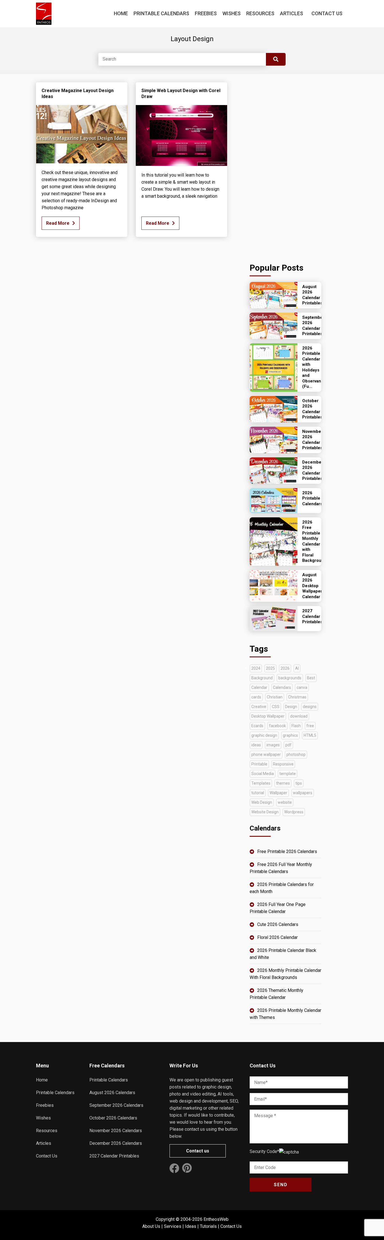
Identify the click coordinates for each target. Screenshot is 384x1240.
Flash (296, 725)
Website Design (265, 812)
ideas (256, 745)
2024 (255, 668)
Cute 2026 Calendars (277, 924)
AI (297, 668)
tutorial (257, 793)
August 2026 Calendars (112, 1092)
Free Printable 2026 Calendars (287, 851)
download (299, 716)
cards (256, 697)
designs (310, 706)
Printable (259, 764)
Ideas (190, 1226)
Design (291, 706)
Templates (260, 783)
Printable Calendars (161, 13)
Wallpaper (278, 793)
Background (262, 678)
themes (283, 783)
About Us (151, 1226)
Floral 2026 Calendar (277, 937)
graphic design (264, 735)
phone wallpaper (266, 754)
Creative (258, 706)
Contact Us (326, 13)
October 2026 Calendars (113, 1118)
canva (302, 687)
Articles (291, 13)
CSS (275, 706)
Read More (57, 223)
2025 (270, 668)
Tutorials (208, 1226)
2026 (285, 668)
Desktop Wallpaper (267, 716)
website (285, 802)
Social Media (262, 773)
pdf (288, 745)
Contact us (197, 1151)
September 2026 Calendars (116, 1105)
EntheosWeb (216, 1219)
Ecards (257, 725)
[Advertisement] (285, 166)
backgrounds (289, 678)
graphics (290, 735)
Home (121, 13)
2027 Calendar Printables (114, 1156)
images (273, 745)
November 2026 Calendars (115, 1130)
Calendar (259, 687)
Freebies (206, 13)
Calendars (282, 687)
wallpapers (302, 793)
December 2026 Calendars (115, 1143)
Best (311, 678)
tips (298, 783)
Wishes (231, 13)
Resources (260, 13)
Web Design (261, 802)
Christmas (297, 697)
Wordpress (293, 812)
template (287, 773)
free (310, 725)
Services (172, 1226)
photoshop (296, 754)
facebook (277, 725)
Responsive (283, 764)
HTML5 (310, 735)
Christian (275, 697)
